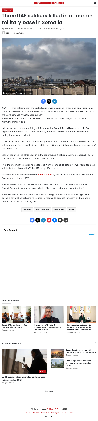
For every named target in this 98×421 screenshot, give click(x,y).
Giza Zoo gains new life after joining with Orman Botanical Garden (78, 363)
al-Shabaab (43, 209)
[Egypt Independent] (49, 3)
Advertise (35, 413)
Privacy (63, 413)
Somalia (60, 209)
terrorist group (44, 174)
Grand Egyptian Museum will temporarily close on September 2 (81, 351)
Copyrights (55, 413)
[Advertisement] (49, 267)
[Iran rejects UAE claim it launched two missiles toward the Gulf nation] (48, 314)
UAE (72, 209)
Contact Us (45, 413)
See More (49, 391)
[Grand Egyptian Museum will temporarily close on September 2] (57, 353)
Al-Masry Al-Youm (54, 409)
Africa (28, 209)
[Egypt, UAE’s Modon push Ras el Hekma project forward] (16, 314)
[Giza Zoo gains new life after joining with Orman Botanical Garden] (57, 363)
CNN (7, 33)
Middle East (7, 10)
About (27, 413)
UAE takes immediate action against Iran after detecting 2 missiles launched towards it (80, 327)
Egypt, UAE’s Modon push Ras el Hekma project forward (15, 326)
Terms (70, 413)
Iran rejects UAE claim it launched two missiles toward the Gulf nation (47, 327)
